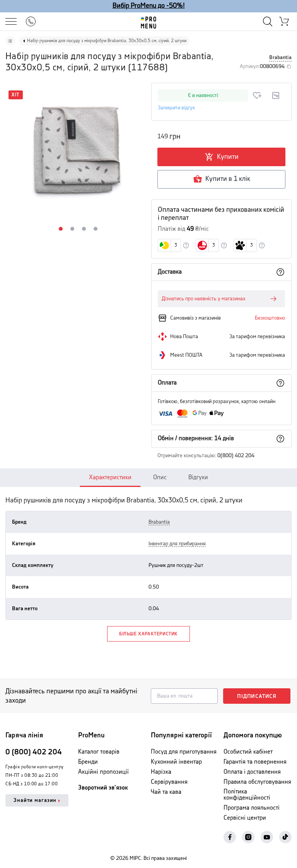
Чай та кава (166, 792)
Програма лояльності (252, 808)
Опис (160, 477)
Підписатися (257, 696)
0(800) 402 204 (235, 455)
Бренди (88, 762)
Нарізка (161, 772)
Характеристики (110, 477)
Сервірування (169, 782)
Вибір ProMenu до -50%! (149, 6)
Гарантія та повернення (255, 762)
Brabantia (280, 57)
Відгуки (198, 477)
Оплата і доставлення (252, 772)
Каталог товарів (98, 752)
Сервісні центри (245, 818)
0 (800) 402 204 (33, 752)
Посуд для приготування (184, 752)
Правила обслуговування (257, 782)
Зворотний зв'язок (103, 788)
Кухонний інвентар (176, 762)
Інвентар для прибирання (177, 543)
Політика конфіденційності (247, 795)
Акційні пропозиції (103, 772)
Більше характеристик (148, 634)
